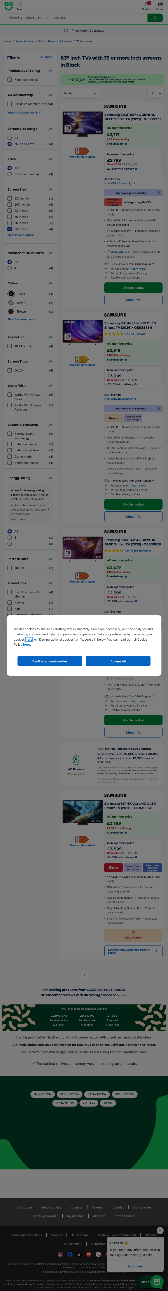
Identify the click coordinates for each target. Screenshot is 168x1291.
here (29, 639)
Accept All (118, 661)
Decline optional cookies (49, 661)
